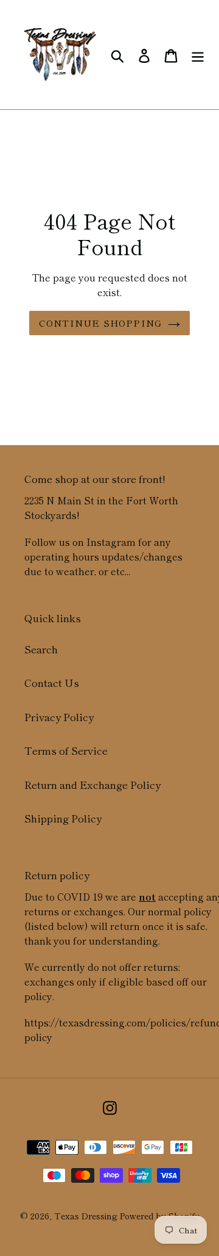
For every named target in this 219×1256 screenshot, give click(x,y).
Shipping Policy (63, 818)
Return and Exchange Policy (92, 784)
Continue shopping (100, 322)
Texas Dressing (85, 1216)
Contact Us (51, 682)
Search (41, 648)
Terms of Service (66, 750)
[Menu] (197, 54)
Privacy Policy (59, 716)
